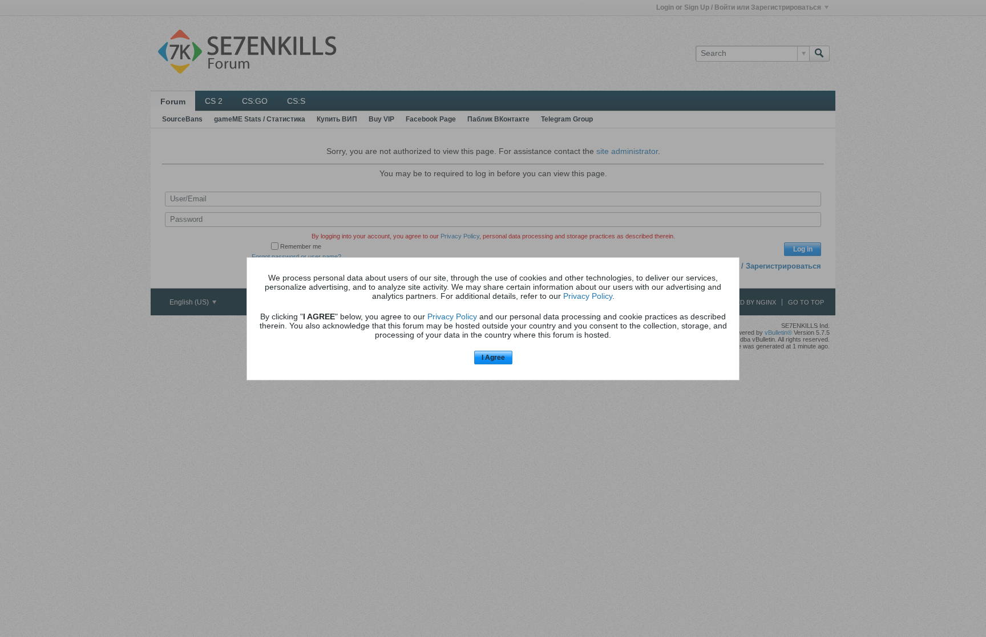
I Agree (493, 358)
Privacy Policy (587, 296)
